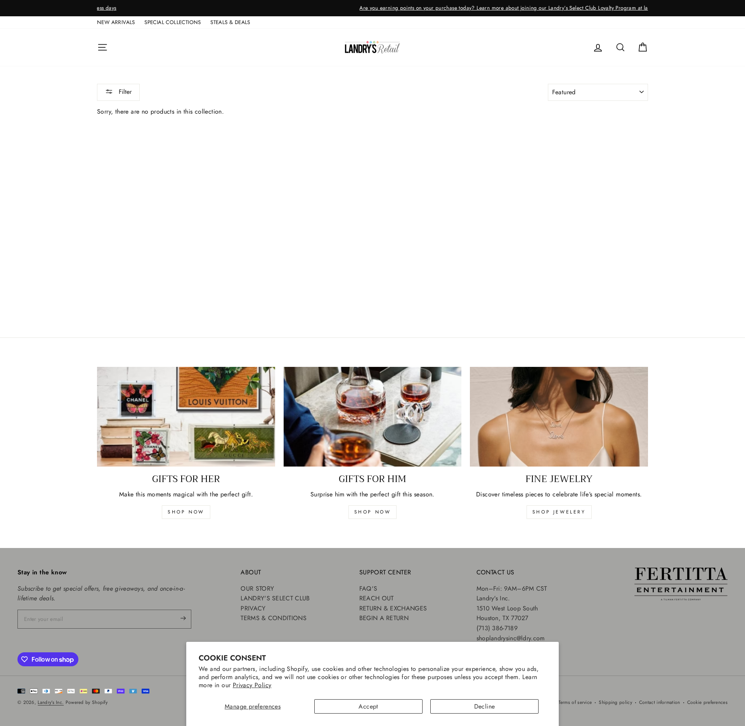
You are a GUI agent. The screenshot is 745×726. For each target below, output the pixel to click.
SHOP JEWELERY (559, 511)
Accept (368, 706)
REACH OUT (376, 598)
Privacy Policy (252, 685)
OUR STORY (257, 588)
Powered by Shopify (86, 702)
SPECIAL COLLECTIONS (172, 22)
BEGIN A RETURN (384, 618)
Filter (124, 91)
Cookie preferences (707, 702)
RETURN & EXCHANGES (393, 608)
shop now (186, 511)
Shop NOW (372, 511)
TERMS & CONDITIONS (273, 618)
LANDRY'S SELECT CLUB (275, 598)
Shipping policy (615, 702)
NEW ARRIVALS (116, 22)
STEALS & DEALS (230, 22)
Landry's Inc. (51, 702)
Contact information (659, 702)
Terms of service (575, 702)
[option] (372, 8)
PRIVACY (253, 608)
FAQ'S (368, 588)
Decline (484, 706)
